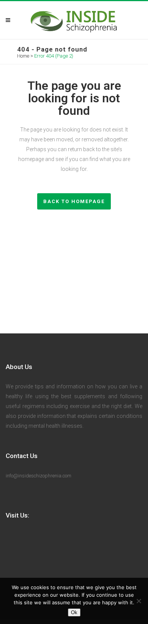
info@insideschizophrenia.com (38, 476)
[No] (138, 601)
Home (23, 56)
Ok (74, 612)
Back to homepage (74, 201)
